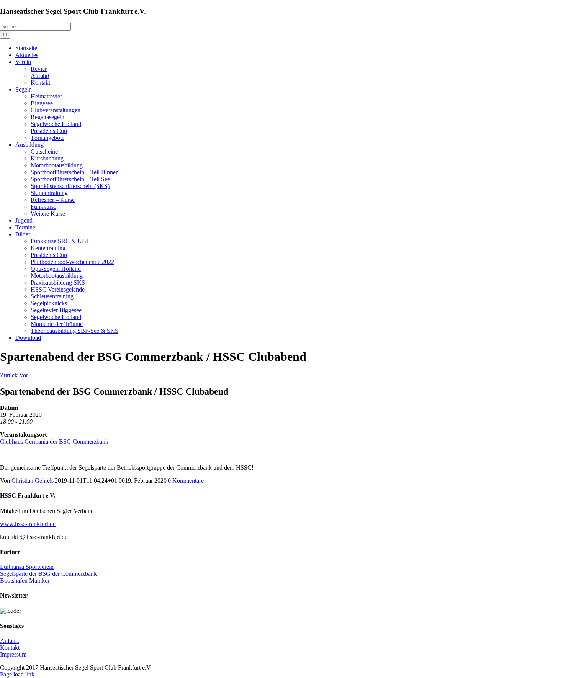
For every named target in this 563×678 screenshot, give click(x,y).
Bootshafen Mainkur (25, 580)
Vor (23, 375)
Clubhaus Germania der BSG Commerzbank (54, 441)
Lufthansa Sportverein (27, 566)
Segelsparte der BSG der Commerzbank (48, 573)
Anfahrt (9, 640)
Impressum (13, 654)
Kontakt (10, 647)
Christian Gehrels (32, 480)
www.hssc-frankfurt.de (28, 524)
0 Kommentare (186, 480)
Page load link (17, 674)
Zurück (9, 375)
